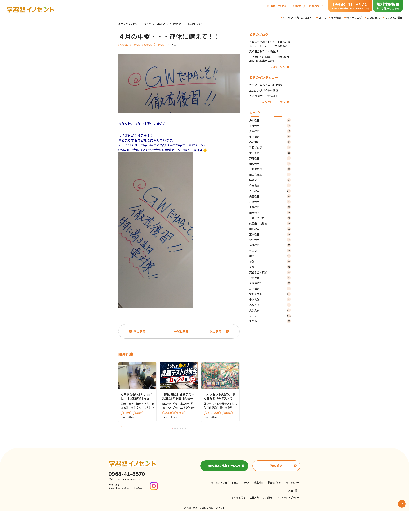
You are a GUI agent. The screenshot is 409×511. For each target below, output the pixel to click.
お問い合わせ (316, 6)
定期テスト (270, 294)
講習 (270, 256)
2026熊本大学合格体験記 (263, 96)
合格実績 (269, 278)
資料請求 (296, 6)
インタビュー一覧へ (273, 102)
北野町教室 (269, 169)
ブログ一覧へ (277, 67)
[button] (172, 428)
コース (322, 17)
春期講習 (269, 142)
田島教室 (269, 212)
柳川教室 (269, 240)
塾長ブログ (269, 147)
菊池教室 (269, 245)
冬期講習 (269, 136)
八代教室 (270, 202)
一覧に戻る (181, 331)
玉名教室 (269, 207)
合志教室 (270, 185)
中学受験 (269, 153)
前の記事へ (141, 331)
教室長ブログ (354, 17)
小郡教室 (269, 126)
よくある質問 (238, 497)
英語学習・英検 (269, 272)
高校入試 (270, 305)
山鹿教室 (269, 196)
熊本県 (269, 250)
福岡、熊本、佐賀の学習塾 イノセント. (205, 507)
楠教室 (269, 180)
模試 (269, 261)
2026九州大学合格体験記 (263, 90)
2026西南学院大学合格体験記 (266, 85)
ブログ (270, 316)
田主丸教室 (270, 174)
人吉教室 (270, 191)
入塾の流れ (373, 17)
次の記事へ (217, 331)
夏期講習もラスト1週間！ (264, 51)
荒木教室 (269, 234)
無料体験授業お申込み (224, 465)
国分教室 (269, 229)
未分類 (269, 321)
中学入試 (270, 299)
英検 (269, 267)
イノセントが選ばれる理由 (298, 17)
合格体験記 (269, 283)
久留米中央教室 (269, 223)
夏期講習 (270, 288)
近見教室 (269, 131)
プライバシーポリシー (288, 497)
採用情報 (282, 6)
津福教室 (270, 164)
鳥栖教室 (269, 120)
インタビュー (293, 482)
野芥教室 (269, 158)
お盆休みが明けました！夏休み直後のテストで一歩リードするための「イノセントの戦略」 (269, 44)
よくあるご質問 (394, 17)
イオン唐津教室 (269, 218)
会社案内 (270, 6)
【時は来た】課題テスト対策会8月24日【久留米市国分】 (269, 58)
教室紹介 (336, 17)
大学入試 (270, 310)
